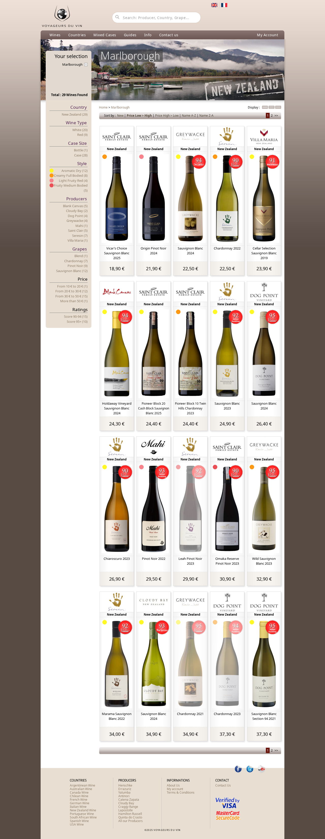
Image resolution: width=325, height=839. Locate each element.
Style (82, 163)
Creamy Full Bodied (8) (71, 175)
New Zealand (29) (75, 114)
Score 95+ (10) (77, 321)
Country (78, 107)
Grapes (79, 249)
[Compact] (265, 107)
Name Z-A (206, 115)
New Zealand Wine (83, 810)
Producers (76, 199)
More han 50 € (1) (74, 301)
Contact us (168, 34)
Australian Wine (81, 789)
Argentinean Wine (82, 785)
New (120, 115)
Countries (77, 34)
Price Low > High (139, 115)
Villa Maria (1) (78, 240)
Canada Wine (79, 792)
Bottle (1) (81, 150)
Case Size (77, 143)
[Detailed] (272, 107)
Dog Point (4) (78, 215)
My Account (267, 34)
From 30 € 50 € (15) (71, 296)
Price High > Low (166, 115)
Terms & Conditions (180, 792)
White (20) (80, 130)
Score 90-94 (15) (76, 316)
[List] (278, 107)
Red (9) (82, 134)
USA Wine (77, 824)
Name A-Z (189, 115)
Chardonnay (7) (76, 261)
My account (175, 789)
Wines (55, 34)
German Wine (79, 803)
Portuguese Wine (82, 814)
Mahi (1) (81, 225)
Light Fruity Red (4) (73, 180)
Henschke (125, 785)
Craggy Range (128, 807)
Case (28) (81, 155)
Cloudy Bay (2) (77, 210)
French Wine (78, 799)
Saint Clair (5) (78, 230)
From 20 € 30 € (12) (71, 291)
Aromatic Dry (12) (74, 170)
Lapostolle (125, 810)
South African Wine (83, 817)
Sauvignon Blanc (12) (72, 271)
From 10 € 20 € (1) (72, 286)
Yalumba (124, 792)
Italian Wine (78, 807)
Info (148, 34)
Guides (130, 34)
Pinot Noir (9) (78, 265)
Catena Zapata (128, 799)
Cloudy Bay (126, 803)
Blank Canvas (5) (75, 206)
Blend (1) (81, 256)
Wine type (76, 123)
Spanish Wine (79, 821)
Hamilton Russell (130, 814)
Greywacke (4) (77, 220)
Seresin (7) (80, 235)
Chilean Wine (79, 796)
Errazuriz (124, 789)
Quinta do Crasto (130, 817)
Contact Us (223, 785)
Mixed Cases (104, 34)
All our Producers (130, 821)
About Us (173, 785)
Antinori (123, 796)
